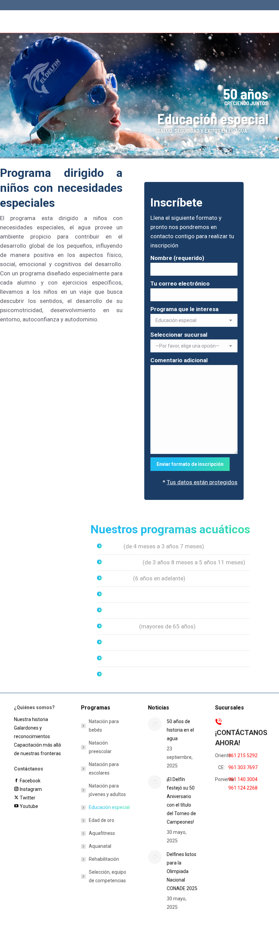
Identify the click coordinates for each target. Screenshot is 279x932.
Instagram (30, 789)
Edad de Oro (121, 626)
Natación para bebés (104, 726)
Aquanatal (118, 658)
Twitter (26, 797)
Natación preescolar (100, 747)
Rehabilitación (124, 674)
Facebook (29, 780)
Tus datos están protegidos (202, 482)
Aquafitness (121, 642)
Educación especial (131, 610)
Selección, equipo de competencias (107, 876)
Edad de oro (101, 820)
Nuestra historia (31, 719)
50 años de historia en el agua (180, 730)
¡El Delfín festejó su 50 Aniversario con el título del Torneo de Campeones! (181, 801)
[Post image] (155, 724)
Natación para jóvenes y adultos (107, 790)
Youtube (28, 806)
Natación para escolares (104, 769)
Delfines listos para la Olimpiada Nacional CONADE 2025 (182, 871)
